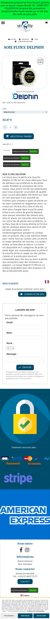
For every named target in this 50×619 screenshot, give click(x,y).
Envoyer (26, 367)
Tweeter (6, 150)
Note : (9, 343)
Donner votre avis (34, 294)
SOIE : (4, 108)
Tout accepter (41, 616)
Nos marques (25, 564)
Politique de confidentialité (35, 611)
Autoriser (33, 151)
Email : (10, 322)
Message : (11, 353)
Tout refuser (25, 616)
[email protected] (25, 573)
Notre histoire (25, 561)
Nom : (9, 332)
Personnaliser (9, 616)
